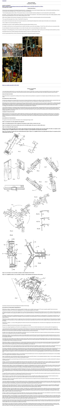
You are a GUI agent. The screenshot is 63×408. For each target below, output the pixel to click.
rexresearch (4, 0)
